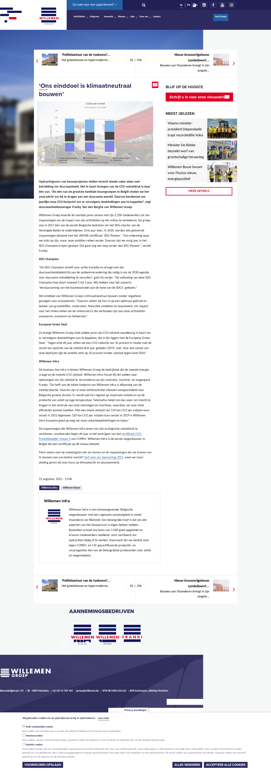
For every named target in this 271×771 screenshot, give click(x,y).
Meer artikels (198, 191)
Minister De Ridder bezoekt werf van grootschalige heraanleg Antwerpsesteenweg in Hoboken (186, 157)
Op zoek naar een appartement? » (95, 4)
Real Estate (220, 16)
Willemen (49, 16)
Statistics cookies (34, 745)
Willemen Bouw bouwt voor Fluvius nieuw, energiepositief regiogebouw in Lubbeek (185, 179)
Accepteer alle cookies (226, 765)
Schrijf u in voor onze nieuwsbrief (198, 97)
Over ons (143, 16)
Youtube (222, 5)
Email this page (155, 85)
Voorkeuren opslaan (42, 765)
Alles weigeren (187, 765)
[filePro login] (195, 6)
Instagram (231, 5)
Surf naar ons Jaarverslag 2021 (103, 457)
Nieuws (121, 16)
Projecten (94, 16)
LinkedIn (204, 5)
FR (188, 5)
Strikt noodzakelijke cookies (39, 727)
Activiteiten (79, 16)
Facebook (213, 5)
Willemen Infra (50, 487)
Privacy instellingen (135, 710)
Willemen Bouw (71, 488)
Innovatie (108, 16)
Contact (156, 16)
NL (181, 5)
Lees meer (103, 718)
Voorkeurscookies (34, 736)
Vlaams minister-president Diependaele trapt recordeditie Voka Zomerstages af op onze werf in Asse (186, 135)
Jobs (132, 16)
